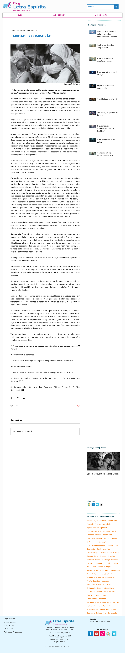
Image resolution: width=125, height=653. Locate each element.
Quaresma (91, 613)
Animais (98, 524)
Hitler (109, 563)
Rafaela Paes (101, 613)
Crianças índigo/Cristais (96, 545)
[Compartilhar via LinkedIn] (23, 398)
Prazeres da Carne (101, 606)
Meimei (101, 577)
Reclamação (112, 613)
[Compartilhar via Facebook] (11, 398)
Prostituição (104, 609)
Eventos (90, 563)
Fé (104, 563)
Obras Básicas (109, 592)
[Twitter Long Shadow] (97, 504)
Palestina (98, 595)
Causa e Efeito (101, 538)
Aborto (89, 520)
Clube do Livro (92, 542)
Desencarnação (93, 552)
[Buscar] (116, 7)
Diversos (116, 552)
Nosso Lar (106, 584)
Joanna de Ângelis (104, 567)
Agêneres (102, 520)
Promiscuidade (92, 609)
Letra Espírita (115, 570)
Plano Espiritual (113, 602)
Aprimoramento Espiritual (97, 528)
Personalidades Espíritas (96, 602)
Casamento (107, 535)
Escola (97, 560)
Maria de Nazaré (93, 574)
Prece (111, 606)
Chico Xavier (113, 538)
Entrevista (111, 556)
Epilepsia (90, 560)
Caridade (90, 535)
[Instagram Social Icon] (101, 504)
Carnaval (98, 535)
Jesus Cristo (91, 567)
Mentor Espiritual (93, 581)
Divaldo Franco (106, 552)
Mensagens (109, 577)
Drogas (90, 556)
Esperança (106, 560)
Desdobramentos (103, 549)
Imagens (116, 563)
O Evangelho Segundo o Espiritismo (100, 588)
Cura (116, 545)
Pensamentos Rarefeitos (96, 599)
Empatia (103, 556)
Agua (96, 520)
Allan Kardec (112, 520)
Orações (90, 595)
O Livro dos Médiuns (94, 592)
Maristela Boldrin (107, 574)
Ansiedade (106, 524)
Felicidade (98, 563)
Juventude (91, 570)
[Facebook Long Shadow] (93, 504)
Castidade (91, 538)
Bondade (106, 531)
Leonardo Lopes (102, 570)
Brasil (114, 531)
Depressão (91, 549)
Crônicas (110, 545)
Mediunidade (92, 577)
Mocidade (105, 581)
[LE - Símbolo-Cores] (108, 633)
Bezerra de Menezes (94, 531)
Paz (104, 595)
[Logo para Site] (89, 504)
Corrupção (103, 542)
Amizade (90, 524)
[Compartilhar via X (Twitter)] (17, 398)
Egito (96, 556)
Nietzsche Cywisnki (94, 584)
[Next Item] (116, 461)
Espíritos (114, 560)
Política (90, 606)
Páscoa (113, 609)
